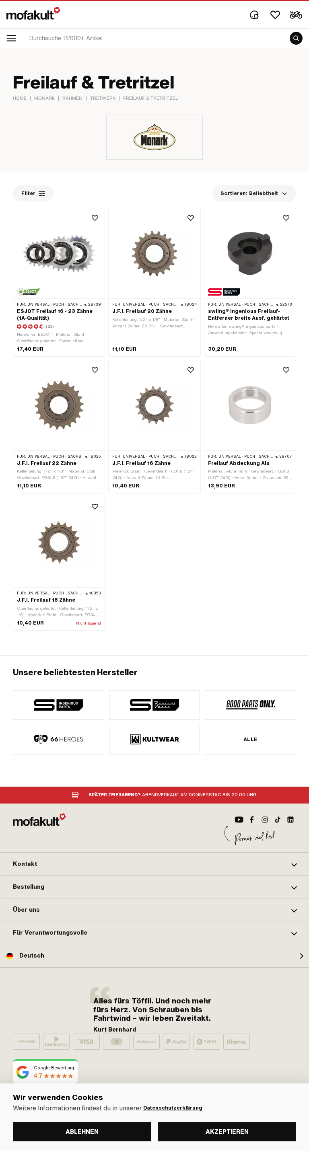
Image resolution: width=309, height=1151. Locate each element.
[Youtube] (239, 819)
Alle (250, 739)
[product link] (59, 282)
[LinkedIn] (290, 819)
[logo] (33, 13)
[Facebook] (252, 819)
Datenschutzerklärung (172, 1108)
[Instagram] (264, 819)
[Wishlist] (275, 15)
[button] (154, 864)
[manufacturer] (58, 705)
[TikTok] (277, 819)
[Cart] (296, 15)
